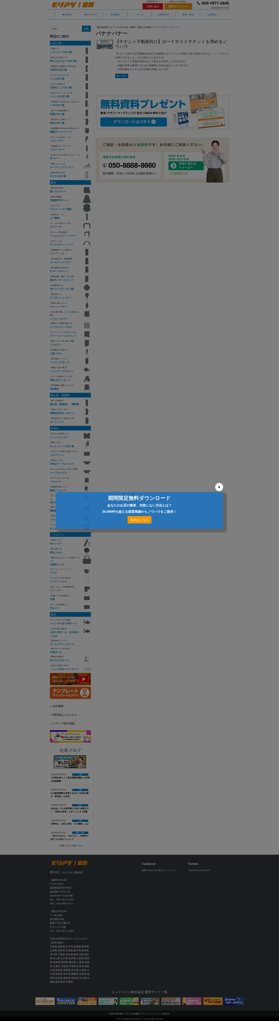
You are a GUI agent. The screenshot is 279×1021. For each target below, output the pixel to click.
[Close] (219, 487)
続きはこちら (139, 520)
